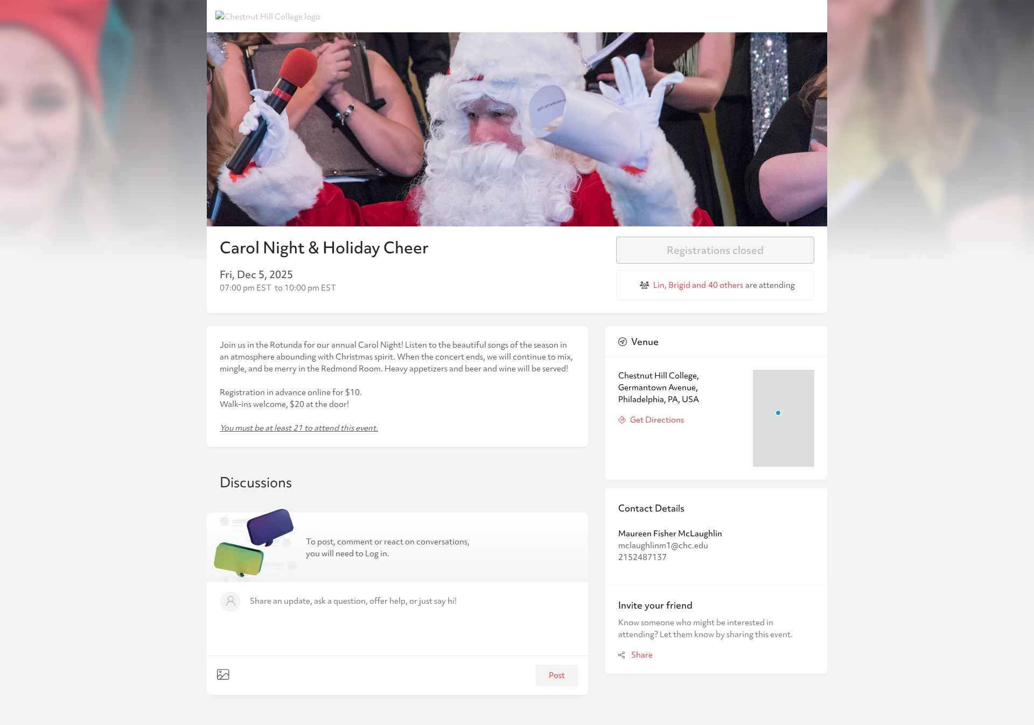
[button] (397, 619)
